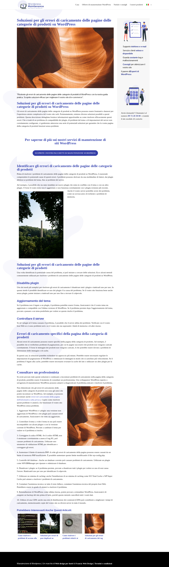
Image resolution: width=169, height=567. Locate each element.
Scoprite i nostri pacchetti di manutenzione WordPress (65, 153)
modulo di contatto (134, 119)
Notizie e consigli (120, 5)
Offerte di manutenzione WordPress (96, 5)
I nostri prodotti (136, 5)
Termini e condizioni (103, 564)
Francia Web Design (84, 564)
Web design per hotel (64, 564)
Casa (77, 5)
